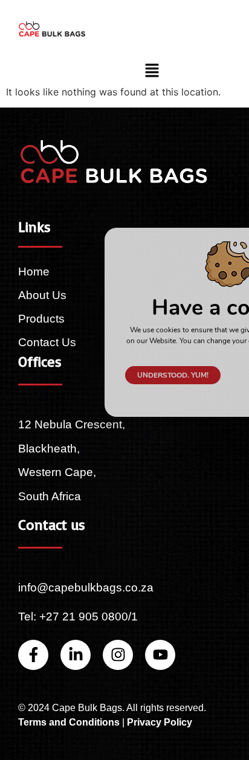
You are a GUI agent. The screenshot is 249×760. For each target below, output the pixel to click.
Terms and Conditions (69, 722)
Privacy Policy (159, 722)
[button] (152, 71)
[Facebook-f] (33, 655)
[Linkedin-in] (75, 655)
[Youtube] (160, 655)
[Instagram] (118, 655)
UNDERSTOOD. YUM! (173, 375)
